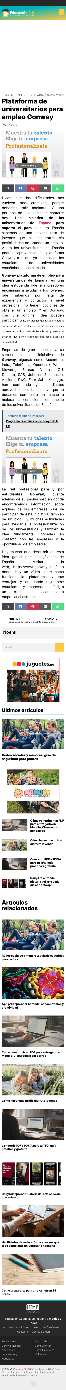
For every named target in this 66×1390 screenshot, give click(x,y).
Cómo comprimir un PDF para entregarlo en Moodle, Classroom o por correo (47, 826)
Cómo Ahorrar (43, 1345)
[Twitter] (35, 3)
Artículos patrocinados (16, 1327)
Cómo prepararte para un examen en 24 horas (29, 1292)
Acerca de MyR (41, 1331)
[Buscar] (59, 647)
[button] (61, 12)
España (45, 223)
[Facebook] (30, 3)
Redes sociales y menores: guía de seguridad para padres (29, 757)
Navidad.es (8, 1349)
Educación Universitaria (23, 95)
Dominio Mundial (11, 1345)
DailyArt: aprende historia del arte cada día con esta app (44, 881)
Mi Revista (41, 1354)
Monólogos (8, 1358)
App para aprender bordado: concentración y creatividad (33, 1005)
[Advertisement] (33, 55)
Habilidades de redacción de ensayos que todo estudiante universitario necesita (30, 1243)
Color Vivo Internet (25, 1369)
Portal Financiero (44, 1349)
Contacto (22, 1331)
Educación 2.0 (10, 1341)
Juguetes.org (9, 1354)
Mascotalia (41, 1341)
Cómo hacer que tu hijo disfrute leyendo (46, 842)
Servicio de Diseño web (46, 1327)
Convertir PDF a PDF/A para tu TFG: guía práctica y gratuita (45, 862)
